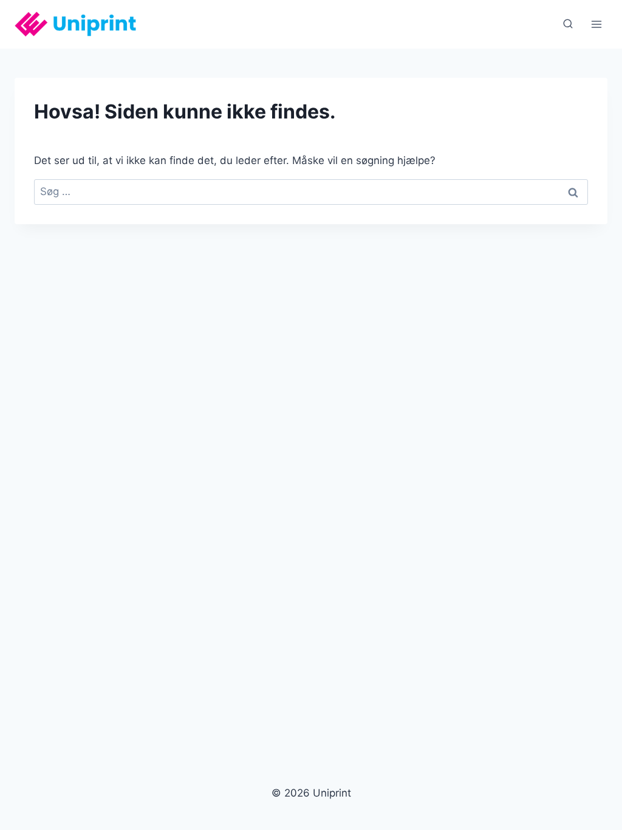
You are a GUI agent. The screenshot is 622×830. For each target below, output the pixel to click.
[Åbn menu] (596, 24)
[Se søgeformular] (568, 24)
